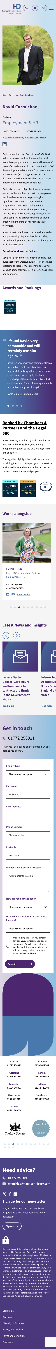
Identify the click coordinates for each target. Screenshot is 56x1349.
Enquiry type (13, 766)
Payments (7, 1342)
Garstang (14, 1073)
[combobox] (28, 774)
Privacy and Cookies (12, 1329)
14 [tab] (13, 1147)
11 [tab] (48, 1144)
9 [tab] (45, 607)
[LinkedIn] (4, 144)
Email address (13, 806)
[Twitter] (4, 1194)
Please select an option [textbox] (21, 774)
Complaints (8, 1311)
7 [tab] (37, 607)
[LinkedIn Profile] (7, 594)
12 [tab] (5, 1147)
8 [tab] (41, 607)
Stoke (14, 1106)
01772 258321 (21, 738)
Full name (11, 786)
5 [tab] (28, 607)
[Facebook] (9, 1194)
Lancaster (14, 1084)
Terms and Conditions (14, 1336)
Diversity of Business (13, 1323)
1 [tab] (8, 406)
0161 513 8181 (14, 1099)
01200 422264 (42, 1065)
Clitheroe (42, 1061)
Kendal (42, 1073)
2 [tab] (13, 406)
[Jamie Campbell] (26, 543)
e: (24, 137)
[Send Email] (13, 594)
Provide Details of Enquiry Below (23, 867)
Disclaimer (8, 1317)
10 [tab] (44, 1144)
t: (10, 131)
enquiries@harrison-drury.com (29, 1184)
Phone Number (14, 827)
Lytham (42, 1084)
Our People (13, 95)
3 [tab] (17, 406)
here (33, 953)
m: (32, 131)
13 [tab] (9, 1147)
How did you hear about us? (21, 898)
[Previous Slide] (5, 635)
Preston (14, 1061)
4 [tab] (21, 406)
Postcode (11, 847)
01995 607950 (14, 1076)
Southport (41, 1095)
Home (4, 95)
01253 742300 (42, 1088)
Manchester (14, 1095)
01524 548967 (14, 1088)
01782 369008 (14, 1110)
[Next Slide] (16, 635)
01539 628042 (42, 1076)
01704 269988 (42, 1099)
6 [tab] (32, 607)
